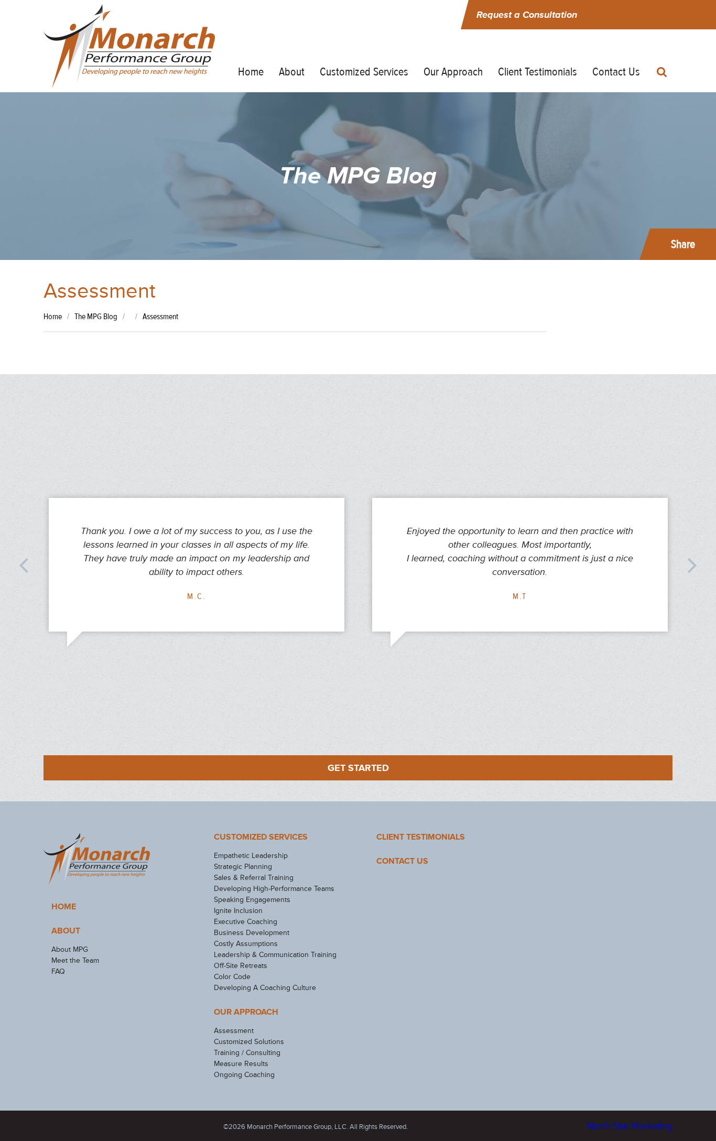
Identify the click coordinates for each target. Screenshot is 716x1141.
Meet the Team (75, 960)
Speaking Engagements (252, 899)
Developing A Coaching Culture (265, 987)
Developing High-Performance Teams (274, 888)
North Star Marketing (629, 1126)
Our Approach (453, 71)
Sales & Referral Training (254, 877)
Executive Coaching (245, 921)
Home (251, 71)
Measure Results (241, 1063)
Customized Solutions (249, 1041)
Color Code (232, 976)
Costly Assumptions (246, 943)
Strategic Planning (243, 866)
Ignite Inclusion (238, 910)
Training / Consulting (247, 1052)
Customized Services (364, 71)
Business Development (251, 932)
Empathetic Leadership (251, 855)
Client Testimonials (537, 71)
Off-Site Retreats (240, 965)
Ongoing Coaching (244, 1074)
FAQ (58, 971)
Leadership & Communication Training (275, 954)
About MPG (69, 949)
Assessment (234, 1030)
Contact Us (616, 71)
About (292, 71)
